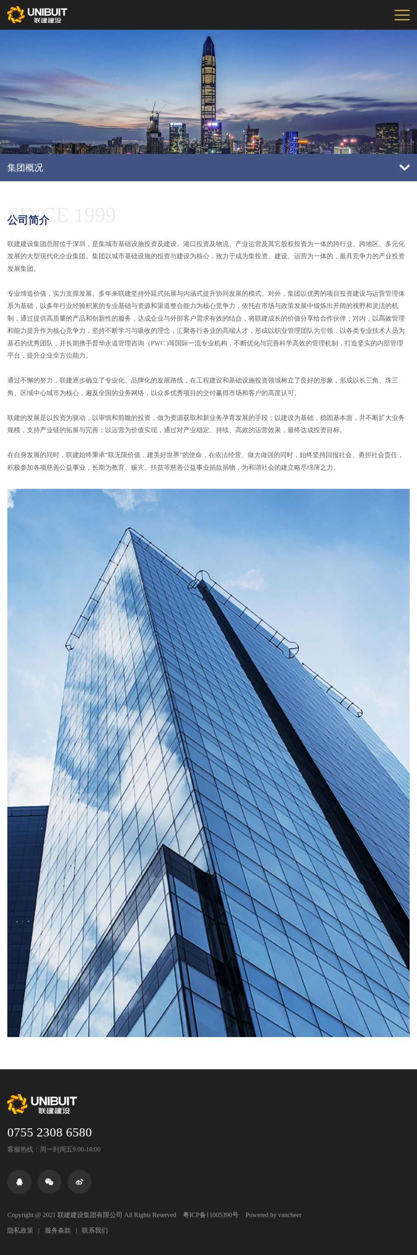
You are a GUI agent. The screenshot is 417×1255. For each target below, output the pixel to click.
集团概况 (25, 168)
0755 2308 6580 (49, 1132)
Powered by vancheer (273, 1214)
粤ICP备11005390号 (211, 1214)
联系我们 (95, 1230)
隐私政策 (20, 1230)
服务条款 (58, 1230)
